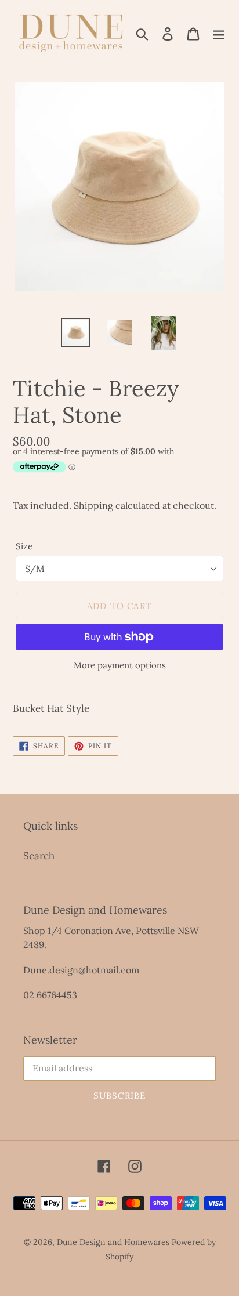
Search (39, 855)
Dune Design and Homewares (113, 1242)
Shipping (93, 505)
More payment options (120, 665)
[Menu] (218, 33)
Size (24, 546)
